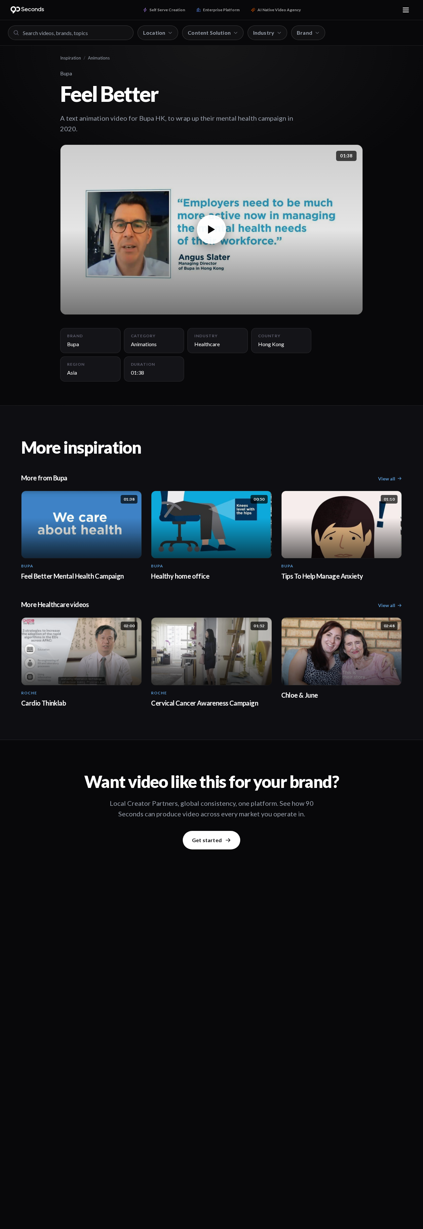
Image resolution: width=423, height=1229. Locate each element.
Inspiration (70, 58)
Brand (304, 32)
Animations (99, 58)
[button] (211, 229)
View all (386, 478)
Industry (263, 32)
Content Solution (209, 32)
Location (154, 32)
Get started (207, 840)
